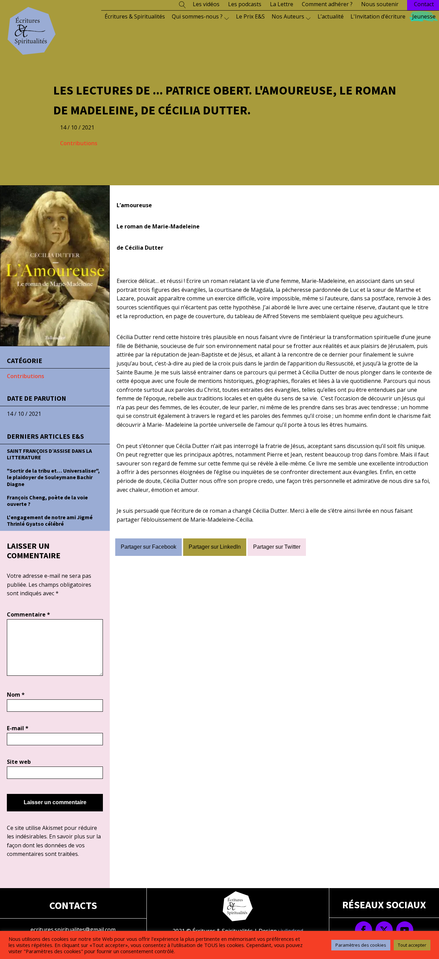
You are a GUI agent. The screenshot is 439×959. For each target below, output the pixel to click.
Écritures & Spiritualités (135, 16)
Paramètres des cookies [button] (360, 945)
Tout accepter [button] (412, 945)
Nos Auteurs (288, 16)
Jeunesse (424, 16)
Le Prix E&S (250, 16)
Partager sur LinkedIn (215, 547)
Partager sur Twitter (276, 547)
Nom (16, 694)
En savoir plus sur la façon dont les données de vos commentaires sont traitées (54, 845)
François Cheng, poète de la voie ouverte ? (47, 500)
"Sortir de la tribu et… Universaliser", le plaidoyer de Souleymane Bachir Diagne (53, 477)
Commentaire (28, 614)
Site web (19, 761)
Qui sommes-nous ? (197, 16)
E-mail (17, 728)
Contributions (78, 143)
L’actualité (331, 16)
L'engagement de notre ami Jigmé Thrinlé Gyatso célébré (50, 520)
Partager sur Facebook (148, 547)
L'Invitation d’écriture (378, 16)
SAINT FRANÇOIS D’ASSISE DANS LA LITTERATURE (49, 454)
